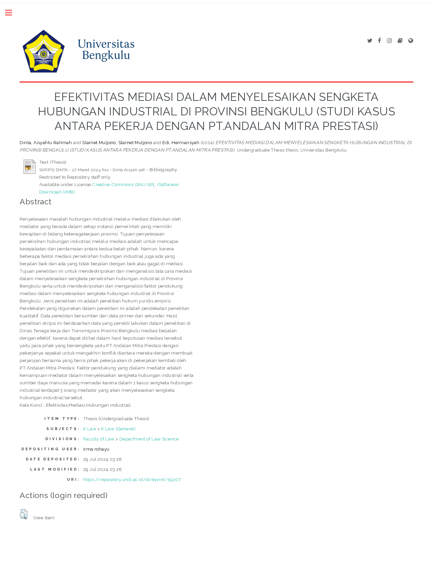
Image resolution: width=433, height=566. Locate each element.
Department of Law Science (149, 439)
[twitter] (369, 41)
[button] (23, 514)
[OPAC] (400, 41)
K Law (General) (118, 428)
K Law (89, 428)
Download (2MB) (57, 192)
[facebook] (379, 41)
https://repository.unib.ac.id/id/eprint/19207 (132, 479)
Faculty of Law (99, 439)
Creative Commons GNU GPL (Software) (135, 184)
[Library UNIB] (410, 41)
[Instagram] (389, 41)
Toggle (12, 12)
